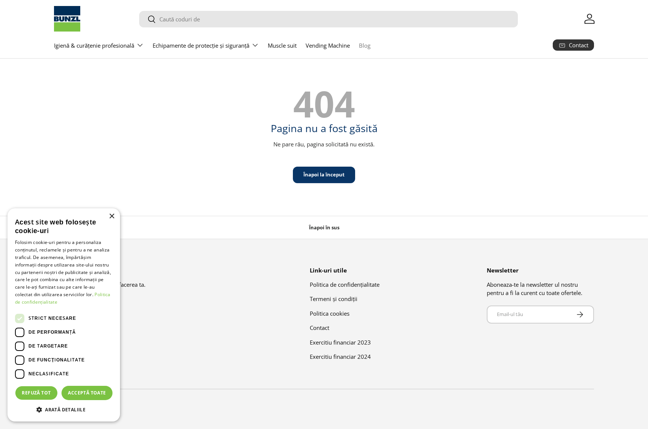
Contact (319, 327)
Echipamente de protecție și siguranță (201, 45)
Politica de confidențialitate (345, 284)
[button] (63, 409)
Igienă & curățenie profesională (94, 45)
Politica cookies (330, 313)
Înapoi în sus (324, 227)
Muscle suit (282, 45)
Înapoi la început (324, 174)
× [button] (111, 216)
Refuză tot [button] (36, 393)
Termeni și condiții (333, 299)
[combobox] (328, 19)
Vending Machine (328, 45)
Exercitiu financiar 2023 (340, 342)
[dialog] (64, 314)
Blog (364, 45)
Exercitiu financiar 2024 (340, 356)
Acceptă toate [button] (87, 393)
